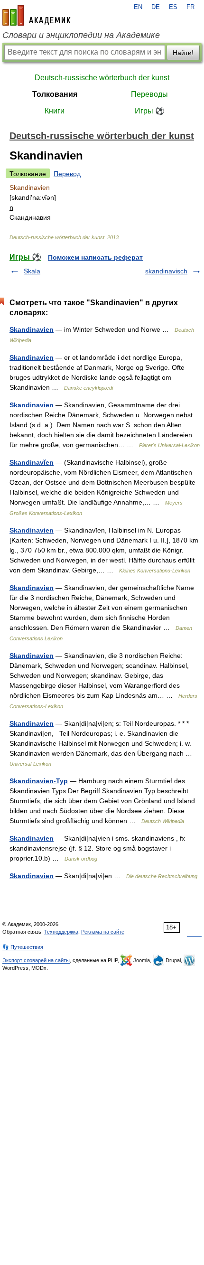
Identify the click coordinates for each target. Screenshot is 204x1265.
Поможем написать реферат (95, 257)
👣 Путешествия (22, 947)
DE (155, 7)
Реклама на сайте (102, 932)
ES (173, 7)
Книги (55, 111)
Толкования (54, 94)
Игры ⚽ (150, 111)
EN (138, 7)
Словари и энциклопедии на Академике (81, 35)
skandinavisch (166, 271)
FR (190, 7)
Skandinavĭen (31, 462)
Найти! (183, 52)
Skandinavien (31, 329)
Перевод (67, 174)
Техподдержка (61, 932)
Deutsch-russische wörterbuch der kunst (102, 78)
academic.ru (36, 15)
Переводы (149, 94)
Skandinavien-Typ (38, 781)
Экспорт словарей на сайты (36, 960)
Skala (32, 271)
